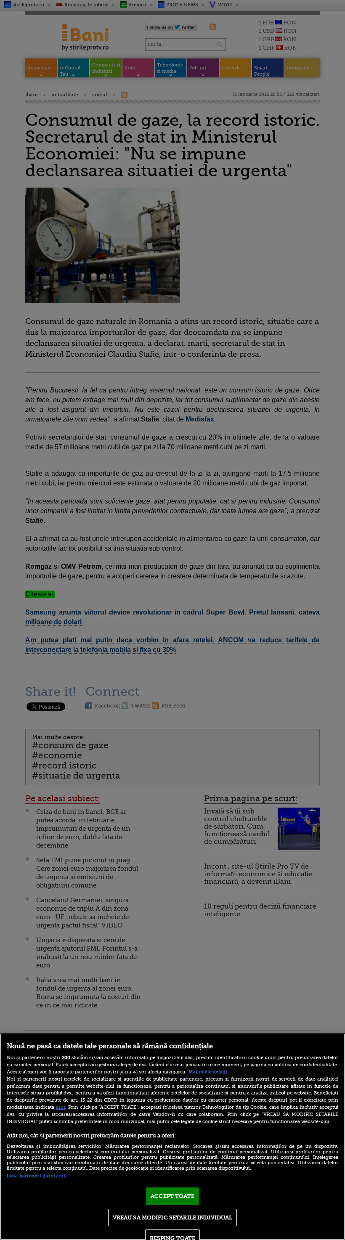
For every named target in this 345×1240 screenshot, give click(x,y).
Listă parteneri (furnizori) (36, 1176)
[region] (172, 1136)
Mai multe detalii (207, 1072)
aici (60, 1107)
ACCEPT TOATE (172, 1196)
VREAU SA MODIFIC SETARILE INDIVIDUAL (173, 1217)
